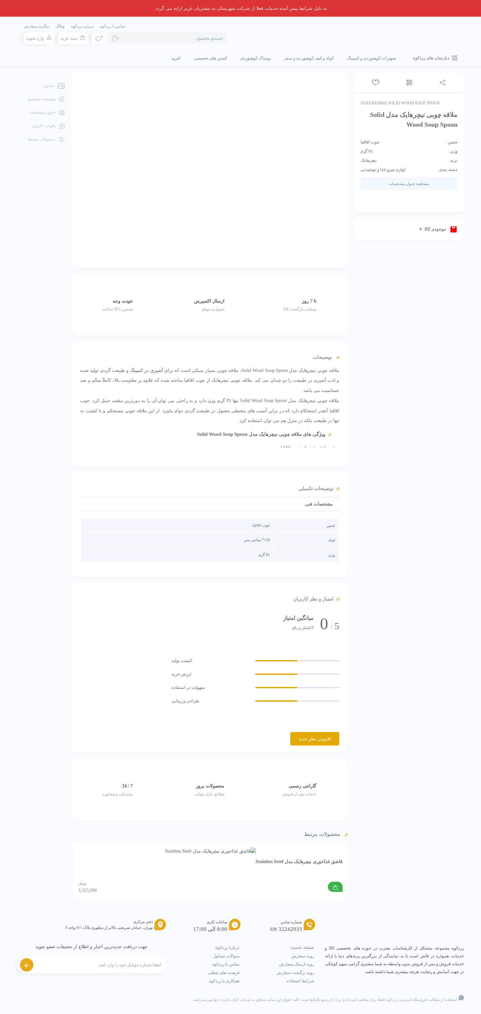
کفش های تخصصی (210, 58)
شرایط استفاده (300, 980)
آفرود (176, 58)
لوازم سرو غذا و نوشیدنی (383, 169)
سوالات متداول (226, 955)
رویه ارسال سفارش (296, 964)
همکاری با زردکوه (224, 980)
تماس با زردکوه (112, 26)
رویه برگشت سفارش (295, 972)
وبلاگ (60, 26)
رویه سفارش (302, 955)
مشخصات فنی (319, 504)
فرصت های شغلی (224, 972)
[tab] (318, 504)
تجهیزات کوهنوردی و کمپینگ (371, 58)
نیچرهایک (369, 160)
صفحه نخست (302, 947)
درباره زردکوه (82, 26)
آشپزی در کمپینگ (146, 370)
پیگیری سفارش (36, 26)
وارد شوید (35, 38)
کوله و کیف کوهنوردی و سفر (309, 58)
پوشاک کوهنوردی (255, 58)
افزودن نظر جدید (314, 738)
